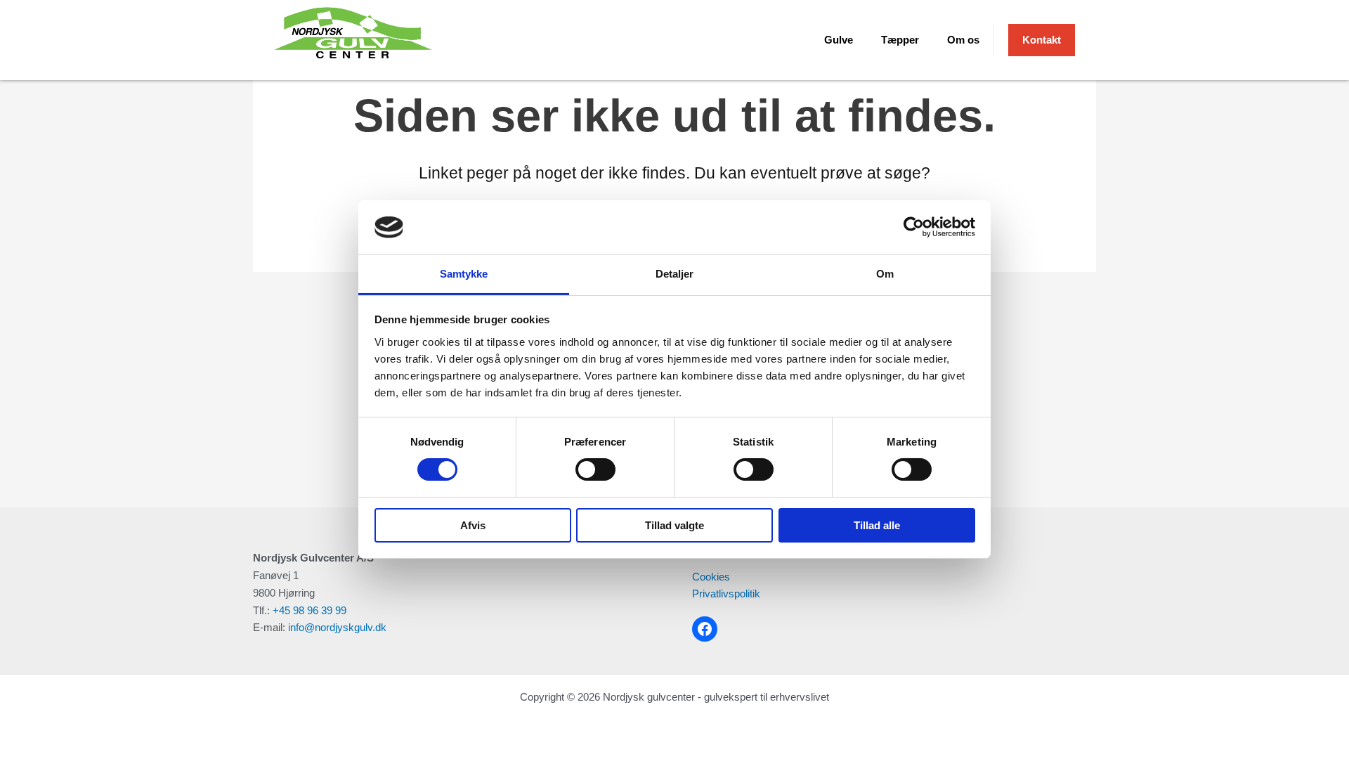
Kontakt (1041, 40)
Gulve (838, 40)
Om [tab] (885, 274)
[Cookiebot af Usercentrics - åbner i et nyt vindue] (913, 227)
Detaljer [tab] (675, 274)
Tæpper (900, 40)
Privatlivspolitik (726, 593)
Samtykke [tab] (464, 274)
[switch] (595, 469)
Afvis (472, 525)
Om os (963, 40)
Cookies (711, 577)
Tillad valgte (674, 525)
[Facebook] (704, 629)
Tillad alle (877, 525)
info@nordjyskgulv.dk (337, 627)
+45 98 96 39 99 (309, 610)
